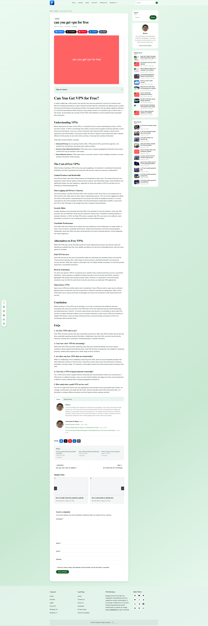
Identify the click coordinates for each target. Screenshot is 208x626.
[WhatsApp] (143, 608)
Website (58, 559)
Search (153, 17)
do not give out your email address (148, 63)
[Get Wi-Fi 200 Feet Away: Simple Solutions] (136, 101)
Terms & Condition (83, 613)
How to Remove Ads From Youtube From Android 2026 (148, 69)
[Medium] (135, 599)
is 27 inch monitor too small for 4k (146, 138)
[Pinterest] (135, 608)
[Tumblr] (139, 608)
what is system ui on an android (110, 451)
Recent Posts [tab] (68, 399)
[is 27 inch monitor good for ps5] (136, 170)
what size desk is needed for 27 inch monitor (147, 144)
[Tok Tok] (139, 599)
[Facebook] (143, 595)
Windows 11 (113, 2)
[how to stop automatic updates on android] (136, 113)
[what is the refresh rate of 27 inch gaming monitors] (136, 164)
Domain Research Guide (72, 424)
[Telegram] (139, 604)
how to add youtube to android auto (89, 451)
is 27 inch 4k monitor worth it (148, 126)
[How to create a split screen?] (136, 82)
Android (80, 2)
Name (58, 543)
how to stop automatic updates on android (147, 112)
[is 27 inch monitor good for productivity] (136, 176)
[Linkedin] (143, 604)
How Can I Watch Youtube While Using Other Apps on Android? (148, 57)
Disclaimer (81, 606)
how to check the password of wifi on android (146, 93)
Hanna (75, 26)
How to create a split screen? (146, 81)
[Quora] (135, 595)
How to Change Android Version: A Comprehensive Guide (82, 427)
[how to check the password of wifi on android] (136, 94)
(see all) (81, 421)
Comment (60, 519)
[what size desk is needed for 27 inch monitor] (136, 145)
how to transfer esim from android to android (66, 452)
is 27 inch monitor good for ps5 (148, 168)
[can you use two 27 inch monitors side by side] (136, 158)
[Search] (157, 3)
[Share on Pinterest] (70, 441)
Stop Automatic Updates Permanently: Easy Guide (147, 105)
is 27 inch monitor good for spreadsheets (148, 181)
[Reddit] (143, 599)
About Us (81, 603)
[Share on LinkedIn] (74, 441)
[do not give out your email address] (136, 64)
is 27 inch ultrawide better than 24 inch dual (148, 132)
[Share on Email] (79, 441)
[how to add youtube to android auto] (107, 486)
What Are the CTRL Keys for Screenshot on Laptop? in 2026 (148, 87)
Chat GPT (94, 2)
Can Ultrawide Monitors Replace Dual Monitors (147, 75)
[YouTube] (139, 595)
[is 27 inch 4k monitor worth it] (136, 127)
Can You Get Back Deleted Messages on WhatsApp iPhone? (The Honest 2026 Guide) (90, 430)
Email (58, 551)
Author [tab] (58, 399)
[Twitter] (135, 604)
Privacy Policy (82, 609)
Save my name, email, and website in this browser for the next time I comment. (83, 567)
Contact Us (81, 599)
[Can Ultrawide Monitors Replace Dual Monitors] (136, 76)
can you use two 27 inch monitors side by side (147, 156)
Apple (87, 2)
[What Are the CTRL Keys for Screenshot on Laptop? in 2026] (136, 88)
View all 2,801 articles (145, 45)
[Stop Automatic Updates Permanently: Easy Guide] (136, 107)
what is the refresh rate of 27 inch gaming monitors (148, 162)
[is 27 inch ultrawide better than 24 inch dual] (136, 133)
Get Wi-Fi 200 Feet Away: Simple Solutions (147, 99)
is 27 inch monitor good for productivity (148, 175)
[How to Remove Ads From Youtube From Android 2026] (136, 70)
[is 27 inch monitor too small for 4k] (136, 139)
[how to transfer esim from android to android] (71, 486)
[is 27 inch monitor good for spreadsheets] (136, 182)
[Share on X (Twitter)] (66, 441)
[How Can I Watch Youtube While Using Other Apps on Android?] (136, 58)
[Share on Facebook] (61, 441)
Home (73, 2)
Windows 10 (103, 2)
